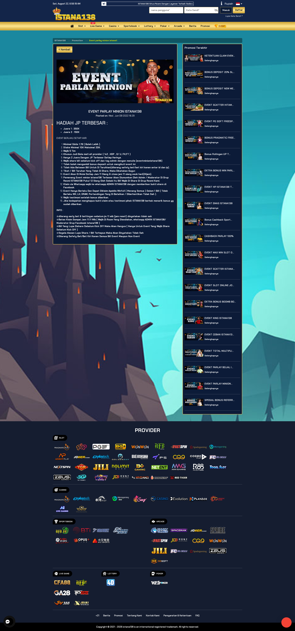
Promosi (205, 26)
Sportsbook (130, 26)
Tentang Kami (134, 615)
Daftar (239, 9)
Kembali (65, 49)
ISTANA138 (60, 40)
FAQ (197, 615)
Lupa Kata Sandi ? (233, 16)
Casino (112, 26)
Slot (80, 26)
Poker (163, 26)
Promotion (77, 40)
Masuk (226, 10)
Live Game (96, 26)
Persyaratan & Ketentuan (177, 615)
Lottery (148, 26)
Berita (192, 26)
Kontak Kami (152, 615)
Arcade (178, 26)
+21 (97, 615)
